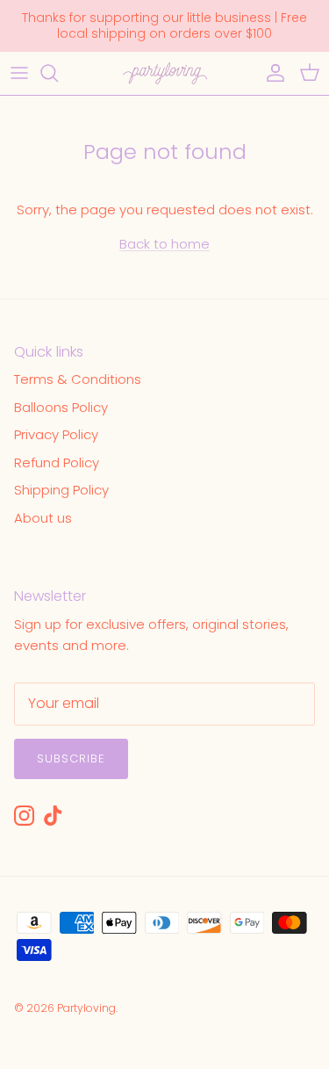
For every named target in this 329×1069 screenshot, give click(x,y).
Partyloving (86, 1007)
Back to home (164, 244)
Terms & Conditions (77, 379)
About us (43, 518)
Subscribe (71, 758)
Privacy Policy (56, 434)
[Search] (58, 73)
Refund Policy (56, 462)
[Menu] (19, 73)
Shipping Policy (61, 489)
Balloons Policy (61, 407)
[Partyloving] (165, 73)
